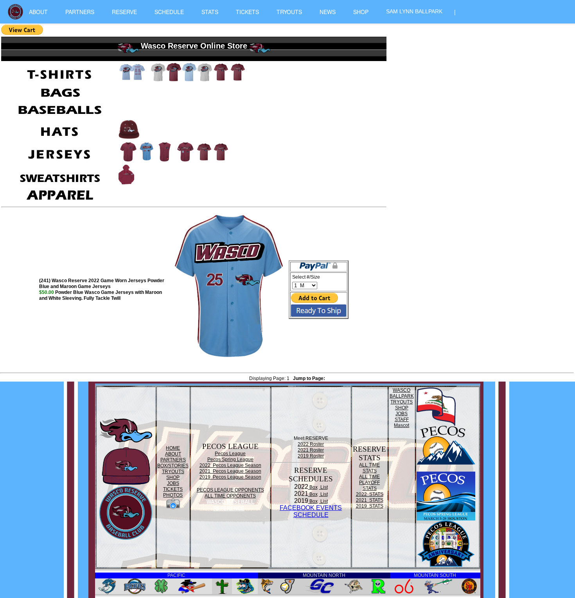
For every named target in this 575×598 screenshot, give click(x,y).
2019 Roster (311, 456)
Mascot (401, 425)
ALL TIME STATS (369, 468)
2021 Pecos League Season (230, 471)
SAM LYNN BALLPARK (414, 11)
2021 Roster (311, 450)
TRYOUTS (289, 12)
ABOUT (38, 12)
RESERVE (124, 12)
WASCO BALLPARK (402, 393)
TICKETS (247, 12)
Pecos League (230, 453)
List (323, 487)
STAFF (402, 419)
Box (313, 487)
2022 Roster (311, 444)
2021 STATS (369, 500)
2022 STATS (369, 494)
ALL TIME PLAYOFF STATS (369, 482)
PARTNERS (79, 12)
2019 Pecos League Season (230, 477)
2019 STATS (369, 506)
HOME (173, 448)
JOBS (173, 483)
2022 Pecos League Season (230, 465)
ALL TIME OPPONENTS (230, 496)
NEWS (328, 12)
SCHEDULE (169, 12)
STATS (209, 12)
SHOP (360, 12)
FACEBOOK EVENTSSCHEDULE (311, 511)
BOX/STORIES (173, 465)
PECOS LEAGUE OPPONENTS (230, 490)
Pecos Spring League (230, 459)
